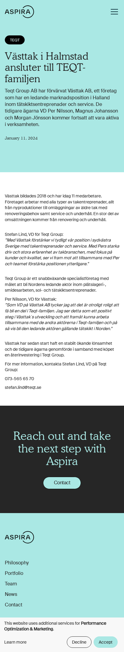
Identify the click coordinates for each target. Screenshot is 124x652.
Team (11, 584)
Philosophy (17, 563)
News (11, 594)
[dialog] (62, 634)
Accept (106, 642)
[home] (19, 11)
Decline (79, 642)
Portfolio (14, 573)
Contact (62, 482)
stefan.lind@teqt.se (23, 387)
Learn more (15, 642)
